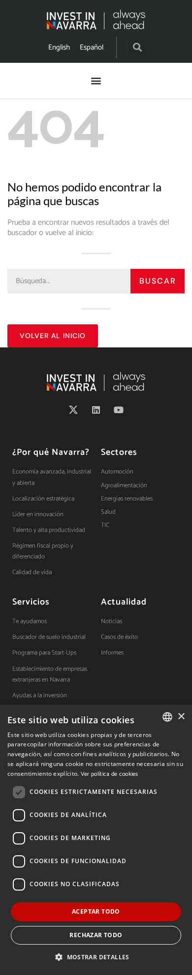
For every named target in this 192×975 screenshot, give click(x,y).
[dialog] (96, 840)
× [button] (181, 716)
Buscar (157, 281)
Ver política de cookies (109, 774)
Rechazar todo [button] (95, 935)
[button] (137, 47)
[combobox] (167, 717)
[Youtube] (119, 410)
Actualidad (124, 602)
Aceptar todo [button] (96, 911)
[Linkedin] (96, 410)
